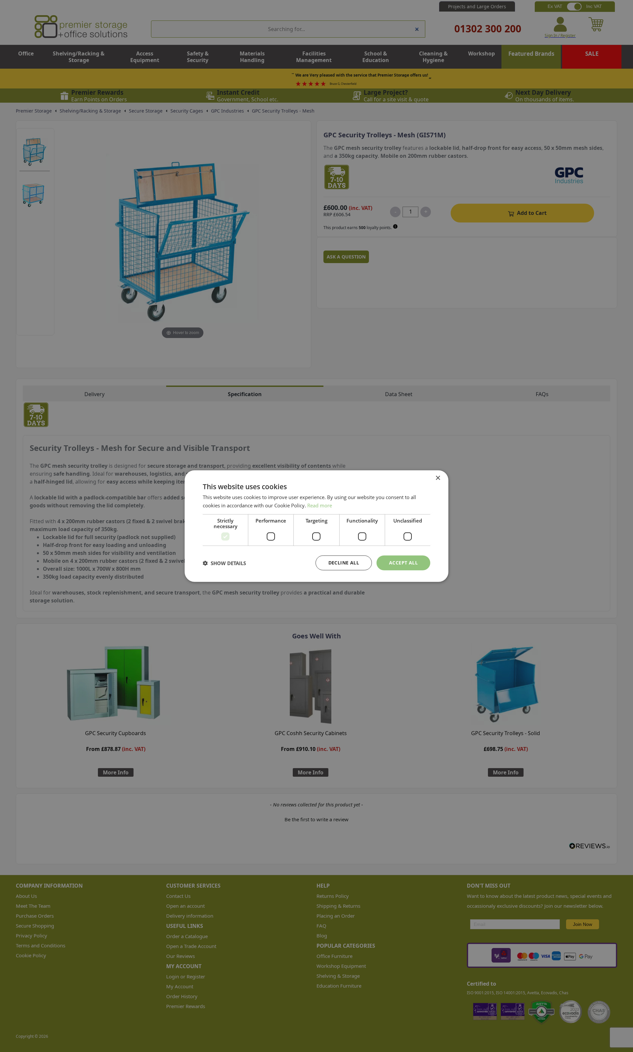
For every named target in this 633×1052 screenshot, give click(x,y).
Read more (319, 505)
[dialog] (316, 526)
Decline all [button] (343, 563)
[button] (224, 563)
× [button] (437, 477)
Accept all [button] (403, 563)
